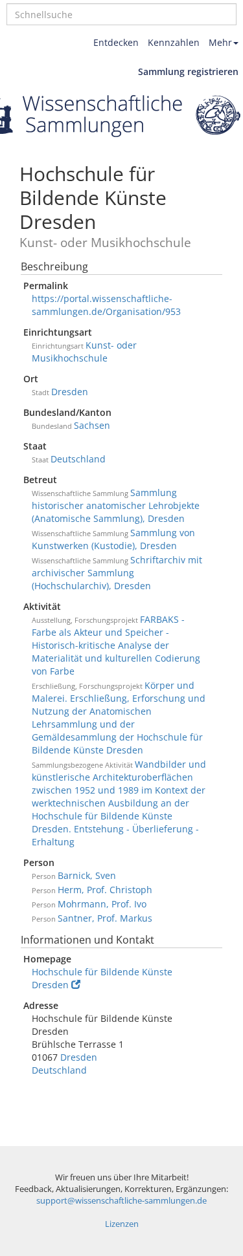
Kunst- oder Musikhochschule (84, 351)
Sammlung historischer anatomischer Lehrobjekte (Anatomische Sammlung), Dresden (116, 505)
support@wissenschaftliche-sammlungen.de (121, 1200)
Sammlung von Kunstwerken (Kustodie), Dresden (113, 539)
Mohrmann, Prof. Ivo (102, 904)
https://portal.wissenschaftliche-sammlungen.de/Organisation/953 (106, 305)
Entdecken (116, 42)
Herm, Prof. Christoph (105, 889)
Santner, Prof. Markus (105, 918)
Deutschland (78, 459)
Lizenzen (122, 1223)
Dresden (69, 391)
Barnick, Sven (87, 875)
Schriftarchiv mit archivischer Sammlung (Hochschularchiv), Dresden (117, 573)
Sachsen (92, 425)
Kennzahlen (174, 42)
